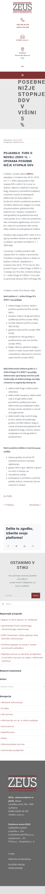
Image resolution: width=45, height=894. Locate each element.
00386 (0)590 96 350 (18, 811)
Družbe (5, 708)
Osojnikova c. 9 (26, 841)
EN (22, 66)
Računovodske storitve (13, 744)
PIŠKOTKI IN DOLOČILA (19, 859)
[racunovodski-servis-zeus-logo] (22, 3)
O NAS (11, 853)
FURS (9, 496)
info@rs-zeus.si (22, 40)
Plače (4, 738)
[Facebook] (8, 546)
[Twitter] (16, 546)
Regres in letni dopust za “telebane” (19, 619)
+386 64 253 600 (22, 27)
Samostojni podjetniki (12, 750)
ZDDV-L (30, 174)
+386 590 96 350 (22, 25)
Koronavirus (7, 726)
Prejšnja (10, 505)
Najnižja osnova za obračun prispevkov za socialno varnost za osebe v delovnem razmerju (22, 657)
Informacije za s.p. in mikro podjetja (19, 720)
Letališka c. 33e (16, 831)
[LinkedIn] (25, 546)
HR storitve (7, 714)
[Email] (33, 546)
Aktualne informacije (11, 702)
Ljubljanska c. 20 (16, 838)
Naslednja (34, 505)
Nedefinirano (18, 142)
